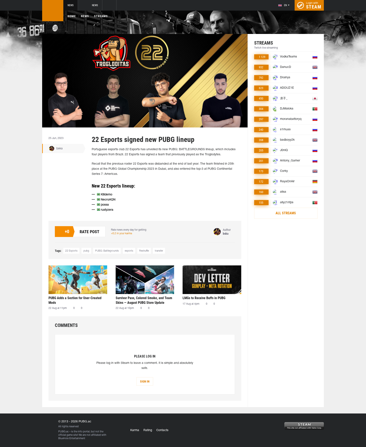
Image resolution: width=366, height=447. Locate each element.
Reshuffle (144, 251)
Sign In (145, 381)
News (70, 5)
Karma (134, 430)
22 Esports (71, 251)
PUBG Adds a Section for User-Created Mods (75, 300)
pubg (86, 251)
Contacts (162, 430)
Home (72, 16)
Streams (101, 16)
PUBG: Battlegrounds (107, 251)
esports (129, 251)
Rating (147, 430)
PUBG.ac (63, 431)
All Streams (286, 213)
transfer (159, 251)
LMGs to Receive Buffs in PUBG (204, 298)
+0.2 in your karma (121, 233)
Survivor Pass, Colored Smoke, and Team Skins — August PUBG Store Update (144, 300)
